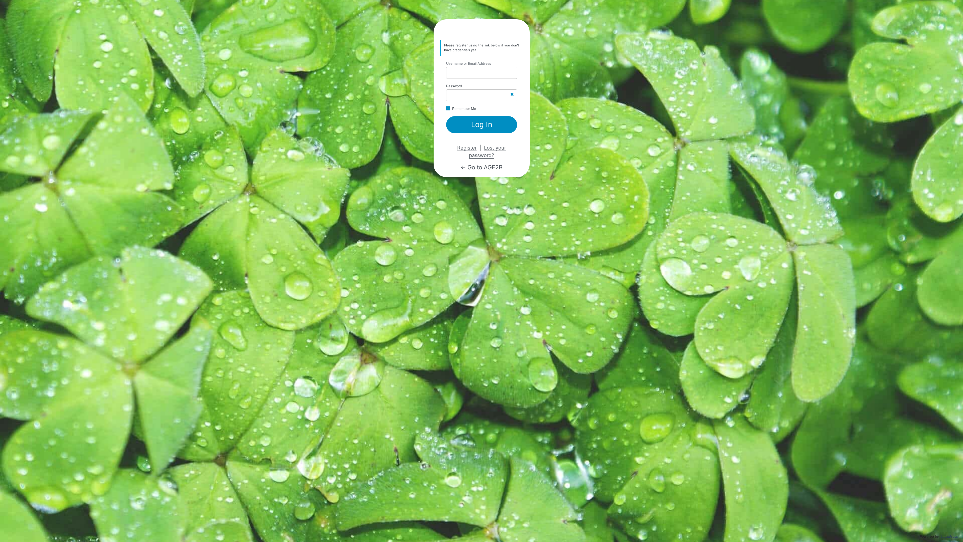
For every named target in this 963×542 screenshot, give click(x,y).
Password (454, 86)
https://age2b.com (481, 30)
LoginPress (949, 536)
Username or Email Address (468, 63)
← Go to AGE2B (481, 167)
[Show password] (512, 94)
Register (467, 148)
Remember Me (464, 108)
